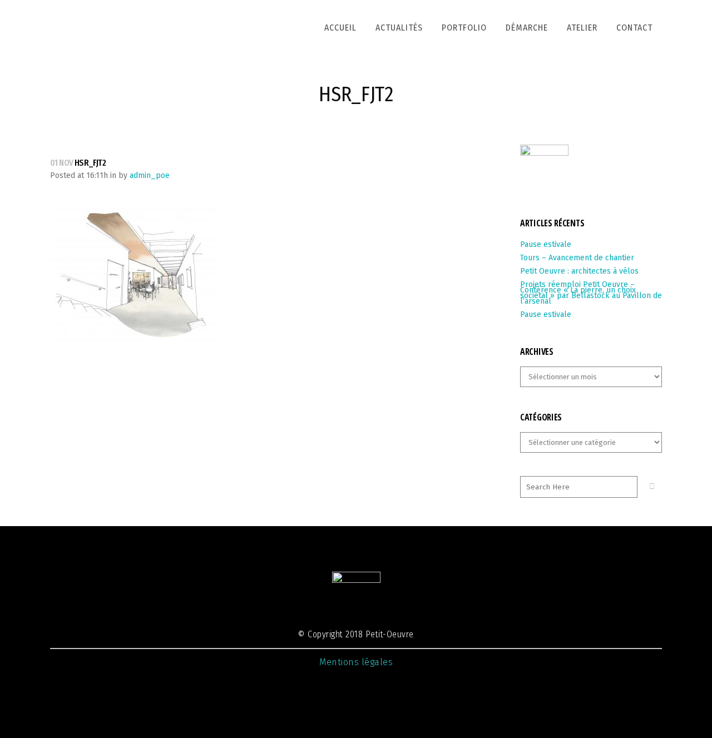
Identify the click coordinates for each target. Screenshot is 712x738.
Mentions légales (356, 662)
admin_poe (150, 175)
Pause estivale (545, 244)
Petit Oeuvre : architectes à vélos (579, 271)
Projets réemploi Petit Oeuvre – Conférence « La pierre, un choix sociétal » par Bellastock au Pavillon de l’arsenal (591, 293)
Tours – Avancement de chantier (577, 257)
